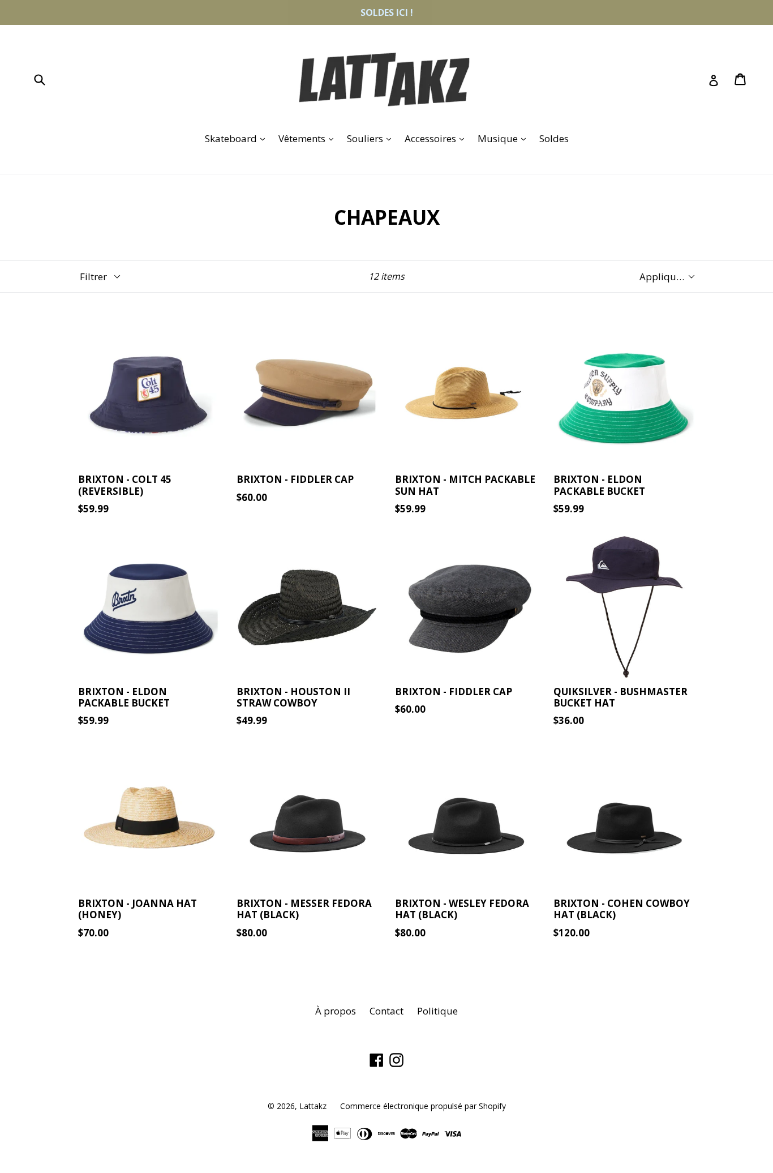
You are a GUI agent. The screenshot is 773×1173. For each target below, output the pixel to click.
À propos (335, 1010)
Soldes (554, 138)
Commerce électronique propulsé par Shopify (423, 1106)
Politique (437, 1010)
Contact (386, 1010)
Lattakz (313, 1106)
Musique (504, 138)
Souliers (372, 138)
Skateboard (237, 138)
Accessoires (437, 138)
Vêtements (308, 138)
